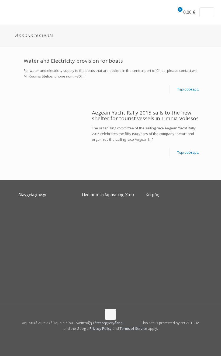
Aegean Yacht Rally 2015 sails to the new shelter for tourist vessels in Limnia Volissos (145, 115)
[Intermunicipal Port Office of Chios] (11, 12)
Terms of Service (133, 328)
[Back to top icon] (110, 314)
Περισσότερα (188, 89)
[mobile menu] (158, 12)
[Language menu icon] (206, 12)
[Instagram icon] (113, 336)
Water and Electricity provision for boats (73, 60)
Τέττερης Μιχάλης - (109, 322)
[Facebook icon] (108, 336)
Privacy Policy (100, 328)
